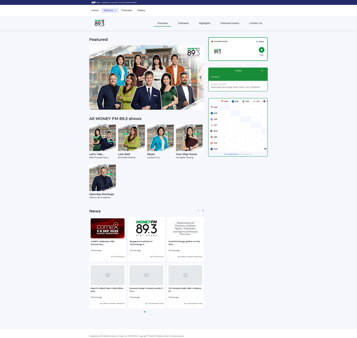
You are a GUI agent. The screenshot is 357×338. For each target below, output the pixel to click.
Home (95, 10)
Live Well (124, 154)
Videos (141, 10)
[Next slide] (200, 77)
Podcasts (126, 10)
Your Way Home (186, 154)
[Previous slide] (92, 77)
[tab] (144, 312)
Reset (151, 154)
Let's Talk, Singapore (96, 154)
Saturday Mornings (101, 194)
